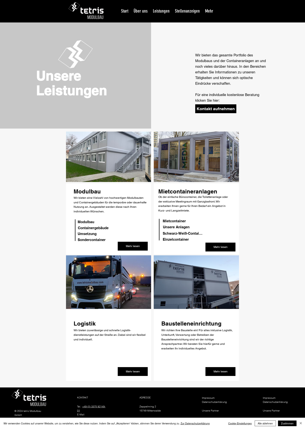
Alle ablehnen (265, 423)
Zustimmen (287, 423)
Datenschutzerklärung (214, 402)
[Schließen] (301, 423)
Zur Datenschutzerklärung (195, 423)
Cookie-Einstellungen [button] (240, 423)
